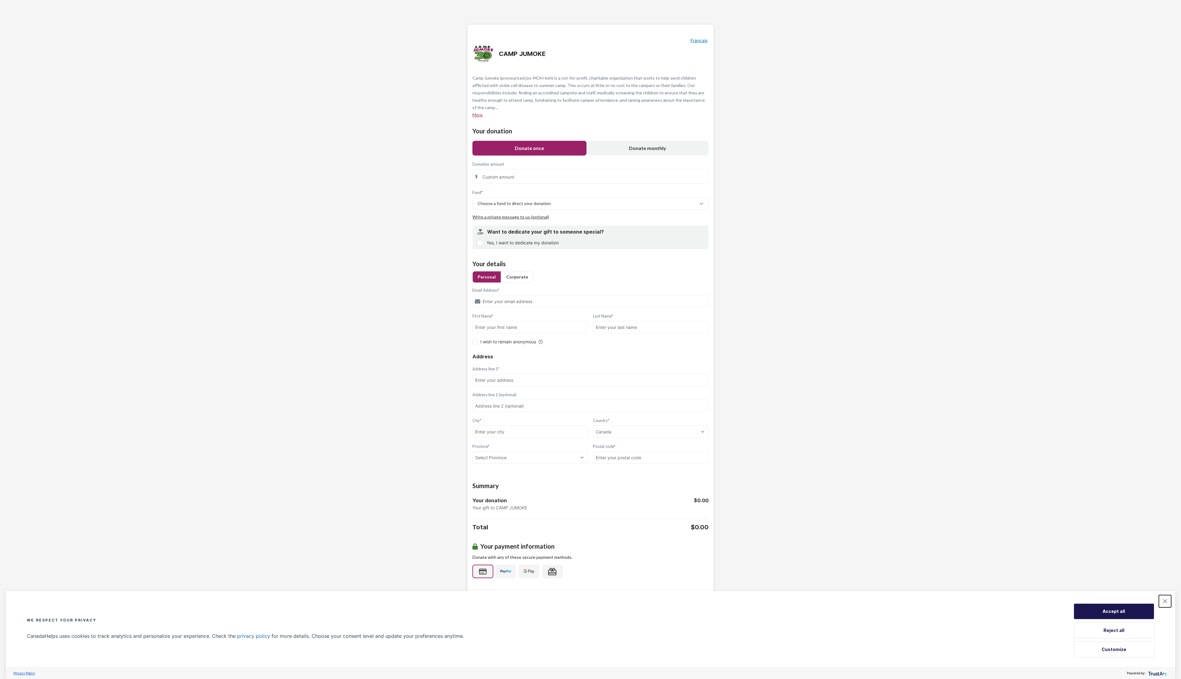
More (477, 114)
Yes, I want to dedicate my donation (523, 242)
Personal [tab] (487, 276)
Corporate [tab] (517, 276)
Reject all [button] (1113, 630)
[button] (1165, 601)
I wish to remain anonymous (508, 341)
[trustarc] (1157, 673)
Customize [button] (1114, 649)
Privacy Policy (24, 673)
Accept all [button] (1114, 611)
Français (698, 40)
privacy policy (253, 636)
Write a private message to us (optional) (510, 216)
